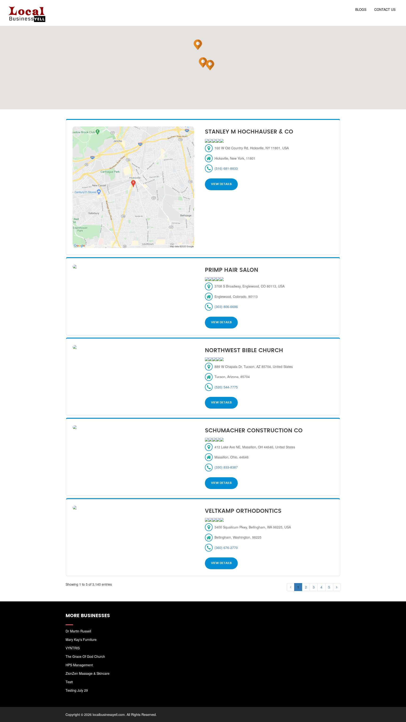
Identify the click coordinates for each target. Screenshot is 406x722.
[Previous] (290, 587)
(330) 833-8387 (226, 467)
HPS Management (79, 665)
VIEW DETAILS (221, 184)
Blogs (360, 9)
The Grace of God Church (85, 656)
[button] (203, 62)
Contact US (384, 9)
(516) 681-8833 (226, 168)
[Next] (336, 587)
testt (69, 681)
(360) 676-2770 (226, 547)
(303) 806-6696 (226, 306)
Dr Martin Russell (78, 631)
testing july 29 (77, 690)
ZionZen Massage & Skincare (87, 673)
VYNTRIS (73, 648)
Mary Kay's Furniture (81, 639)
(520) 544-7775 (226, 387)
